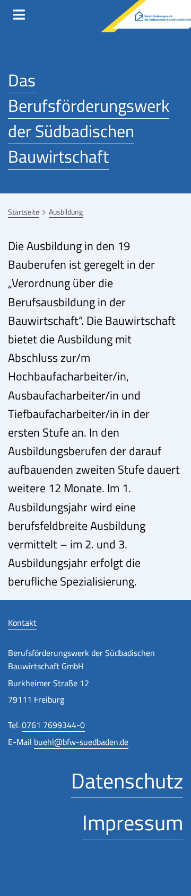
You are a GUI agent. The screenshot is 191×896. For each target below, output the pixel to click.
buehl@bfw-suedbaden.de (81, 741)
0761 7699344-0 (53, 724)
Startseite (23, 211)
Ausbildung (66, 211)
